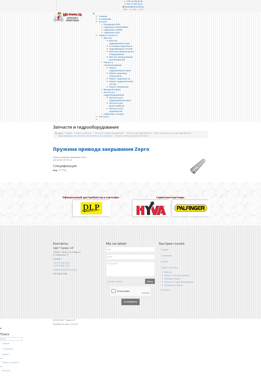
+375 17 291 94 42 (134, 4)
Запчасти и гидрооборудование (114, 93)
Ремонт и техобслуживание (113, 63)
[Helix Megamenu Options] (93, 13)
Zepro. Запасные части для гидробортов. (172, 133)
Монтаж (108, 38)
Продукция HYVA (112, 24)
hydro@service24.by (134, 6)
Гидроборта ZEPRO (113, 29)
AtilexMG (74, 324)
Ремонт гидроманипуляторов (120, 69)
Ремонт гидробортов (119, 78)
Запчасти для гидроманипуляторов (120, 99)
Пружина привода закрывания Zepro (101, 149)
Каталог (103, 21)
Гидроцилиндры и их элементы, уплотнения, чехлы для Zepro (85, 135)
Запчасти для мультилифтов (116, 104)
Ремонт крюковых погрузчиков (118, 74)
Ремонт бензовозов (119, 86)
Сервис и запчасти (108, 35)
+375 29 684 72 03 (61, 265)
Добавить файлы (115, 281)
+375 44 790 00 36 (134, 1)
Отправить (130, 302)
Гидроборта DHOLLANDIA (116, 27)
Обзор (150, 281)
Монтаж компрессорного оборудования (121, 52)
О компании (105, 19)
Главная (103, 16)
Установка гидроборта (120, 46)
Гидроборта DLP (112, 32)
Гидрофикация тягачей (120, 48)
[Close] (0, 328)
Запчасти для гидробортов (116, 109)
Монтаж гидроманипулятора (119, 42)
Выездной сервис (112, 89)
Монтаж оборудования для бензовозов (121, 58)
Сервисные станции (113, 114)
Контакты (104, 116)
